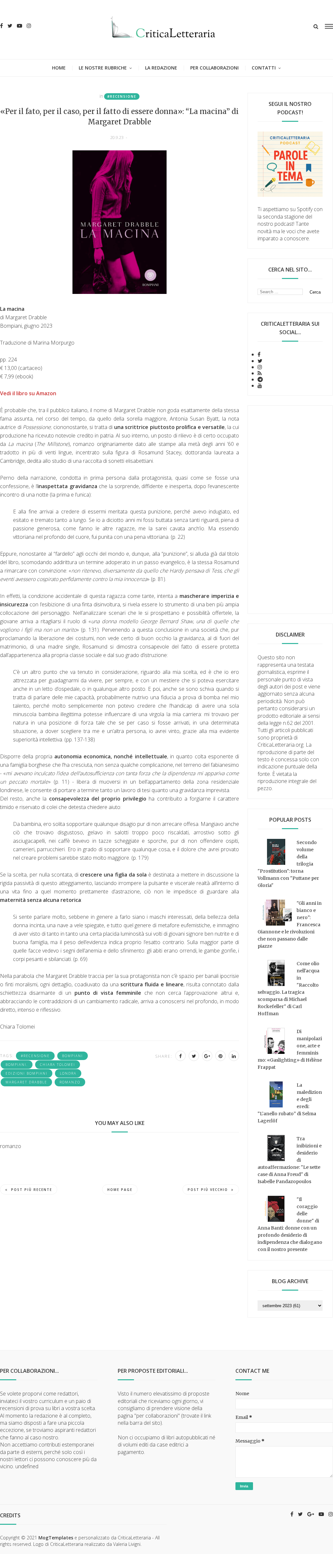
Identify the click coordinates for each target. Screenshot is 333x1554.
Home (59, 68)
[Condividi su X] (194, 1056)
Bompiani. (17, 1064)
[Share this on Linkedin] (234, 1056)
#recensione (121, 96)
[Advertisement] (290, 509)
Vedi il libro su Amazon (28, 393)
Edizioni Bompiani (26, 1073)
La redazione (161, 68)
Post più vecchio (208, 1189)
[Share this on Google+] (207, 1056)
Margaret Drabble (26, 1082)
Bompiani (72, 1056)
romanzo (70, 1082)
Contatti (264, 68)
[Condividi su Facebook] (180, 1056)
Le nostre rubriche (103, 68)
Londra (68, 1073)
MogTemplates (55, 1538)
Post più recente (31, 1189)
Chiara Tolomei (57, 1064)
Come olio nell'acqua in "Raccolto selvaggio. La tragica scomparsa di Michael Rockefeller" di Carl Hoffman (288, 989)
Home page (119, 1189)
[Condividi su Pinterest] (220, 1056)
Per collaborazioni (214, 68)
